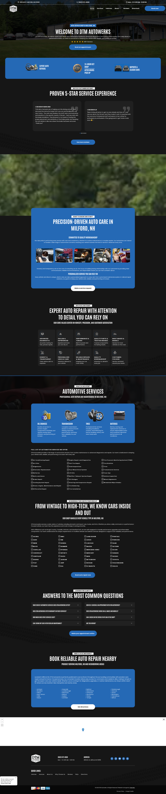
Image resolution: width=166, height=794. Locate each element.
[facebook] (111, 758)
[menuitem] (92, 8)
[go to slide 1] (80, 133)
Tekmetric (132, 787)
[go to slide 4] (84, 133)
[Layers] (164, 719)
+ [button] (2, 719)
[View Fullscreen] (2, 725)
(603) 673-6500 (84, 2)
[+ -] (83, 731)
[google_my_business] (127, 758)
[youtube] (119, 758)
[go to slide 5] (85, 133)
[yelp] (123, 758)
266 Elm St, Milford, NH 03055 (30, 2)
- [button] (2, 722)
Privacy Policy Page (6, 783)
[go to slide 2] (81, 133)
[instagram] (115, 758)
